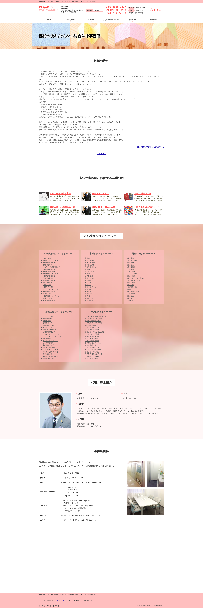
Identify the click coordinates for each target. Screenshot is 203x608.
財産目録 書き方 (90, 267)
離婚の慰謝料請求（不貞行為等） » (150, 147)
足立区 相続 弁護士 (91, 338)
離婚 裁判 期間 (132, 260)
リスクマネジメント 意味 (51, 334)
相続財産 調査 (89, 265)
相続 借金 (88, 289)
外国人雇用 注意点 (49, 276)
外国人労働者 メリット (50, 260)
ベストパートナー (60, 600)
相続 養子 (88, 269)
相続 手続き (89, 280)
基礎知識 (91, 20)
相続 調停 (88, 258)
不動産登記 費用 (90, 271)
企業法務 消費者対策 (50, 330)
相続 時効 (88, 291)
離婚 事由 (130, 258)
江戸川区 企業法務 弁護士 (93, 318)
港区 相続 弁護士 (90, 325)
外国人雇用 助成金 (49, 269)
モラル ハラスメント (50, 327)
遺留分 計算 (89, 276)
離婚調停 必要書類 (133, 280)
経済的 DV (130, 300)
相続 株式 (88, 274)
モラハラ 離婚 (132, 274)
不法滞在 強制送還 (49, 300)
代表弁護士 (132, 20)
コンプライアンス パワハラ (52, 336)
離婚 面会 (130, 265)
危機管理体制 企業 (49, 332)
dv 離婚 (129, 289)
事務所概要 (153, 20)
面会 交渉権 (131, 271)
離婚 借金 (130, 296)
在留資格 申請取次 (49, 280)
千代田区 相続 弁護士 (92, 334)
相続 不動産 (89, 300)
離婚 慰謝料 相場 (133, 291)
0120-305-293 (117, 10)
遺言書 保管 (89, 298)
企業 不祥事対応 (48, 325)
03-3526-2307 (117, 6)
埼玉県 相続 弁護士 (91, 345)
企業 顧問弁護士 (48, 354)
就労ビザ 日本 (47, 298)
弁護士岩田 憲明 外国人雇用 (94, 332)
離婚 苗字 (130, 298)
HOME (49, 20)
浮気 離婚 (130, 269)
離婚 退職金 (131, 267)
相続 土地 (88, 285)
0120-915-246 (117, 13)
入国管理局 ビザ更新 (50, 291)
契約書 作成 (47, 321)
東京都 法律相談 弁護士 (93, 321)
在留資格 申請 (47, 265)
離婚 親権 (130, 285)
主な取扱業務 (70, 20)
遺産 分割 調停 (90, 263)
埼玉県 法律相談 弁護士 (93, 347)
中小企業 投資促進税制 (50, 356)
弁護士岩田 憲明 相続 (92, 352)
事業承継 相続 (89, 294)
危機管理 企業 (47, 318)
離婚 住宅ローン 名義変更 (136, 278)
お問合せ (158, 10)
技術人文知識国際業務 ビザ (52, 267)
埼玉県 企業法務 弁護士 (93, 327)
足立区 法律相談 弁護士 (93, 350)
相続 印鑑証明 (89, 260)
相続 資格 (88, 296)
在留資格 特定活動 (49, 278)
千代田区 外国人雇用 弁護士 (94, 354)
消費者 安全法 (47, 323)
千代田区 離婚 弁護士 (92, 341)
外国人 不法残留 (48, 287)
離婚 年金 (130, 263)
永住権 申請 (47, 294)
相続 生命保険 (89, 278)
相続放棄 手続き (90, 287)
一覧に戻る (101, 154)
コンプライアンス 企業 (50, 350)
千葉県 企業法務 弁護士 (93, 356)
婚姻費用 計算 (132, 287)
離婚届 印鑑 (131, 282)
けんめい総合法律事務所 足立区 (95, 316)
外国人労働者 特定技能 (50, 274)
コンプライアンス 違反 (50, 341)
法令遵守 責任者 (48, 343)
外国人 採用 (47, 258)
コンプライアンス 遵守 (50, 352)
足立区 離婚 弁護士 (91, 358)
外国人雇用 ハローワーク (51, 296)
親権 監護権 (131, 294)
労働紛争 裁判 (47, 338)
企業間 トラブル (48, 358)
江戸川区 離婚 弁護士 (92, 330)
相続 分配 (88, 282)
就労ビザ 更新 (47, 282)
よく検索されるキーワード (112, 20)
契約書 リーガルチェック (51, 347)
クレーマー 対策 (48, 316)
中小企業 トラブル (49, 345)
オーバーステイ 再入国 (50, 289)
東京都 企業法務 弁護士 (93, 343)
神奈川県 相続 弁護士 (92, 336)
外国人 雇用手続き (49, 271)
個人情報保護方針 (45, 606)
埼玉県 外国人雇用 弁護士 (93, 323)
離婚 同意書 (131, 276)
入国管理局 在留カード (50, 263)
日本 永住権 (47, 285)
